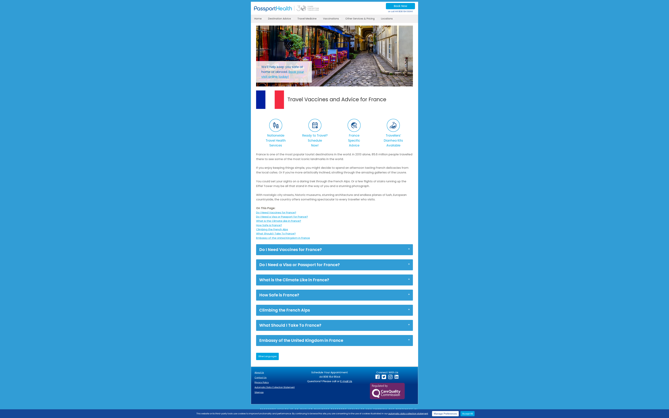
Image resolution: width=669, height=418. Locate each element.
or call (400, 11)
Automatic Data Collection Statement (275, 387)
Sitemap (259, 392)
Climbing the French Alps (272, 229)
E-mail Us (346, 381)
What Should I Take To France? (276, 233)
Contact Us (261, 377)
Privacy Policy (262, 382)
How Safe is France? (269, 225)
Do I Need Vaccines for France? (276, 212)
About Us (259, 372)
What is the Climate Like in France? (278, 221)
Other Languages (267, 356)
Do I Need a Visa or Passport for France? (282, 216)
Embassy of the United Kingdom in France (283, 238)
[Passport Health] (286, 11)
